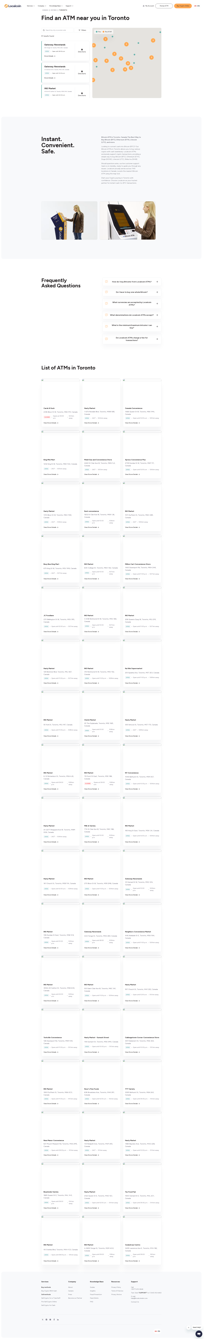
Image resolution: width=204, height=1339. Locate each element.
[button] (65, 51)
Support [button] (68, 6)
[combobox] (59, 30)
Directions (82, 52)
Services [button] (30, 6)
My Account (149, 6)
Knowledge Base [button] (55, 6)
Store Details (48, 56)
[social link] (42, 1319)
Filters (83, 30)
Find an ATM (164, 6)
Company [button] (41, 6)
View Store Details (50, 423)
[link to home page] (12, 6)
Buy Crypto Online (183, 6)
